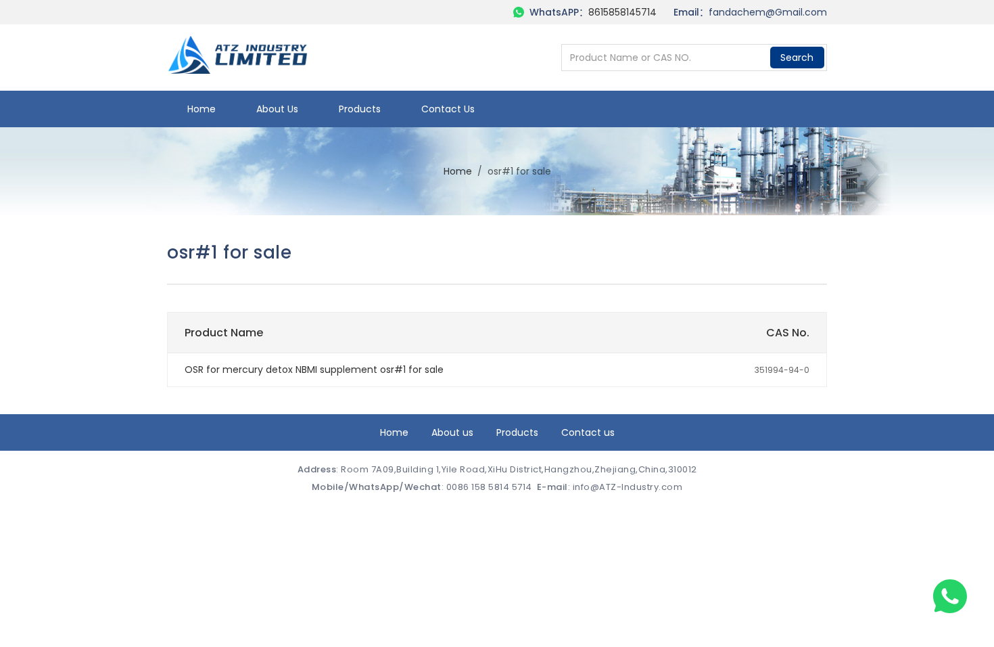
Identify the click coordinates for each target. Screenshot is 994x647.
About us (277, 109)
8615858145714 (622, 12)
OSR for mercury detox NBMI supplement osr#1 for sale (314, 369)
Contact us (448, 109)
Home (201, 109)
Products (360, 109)
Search (796, 57)
